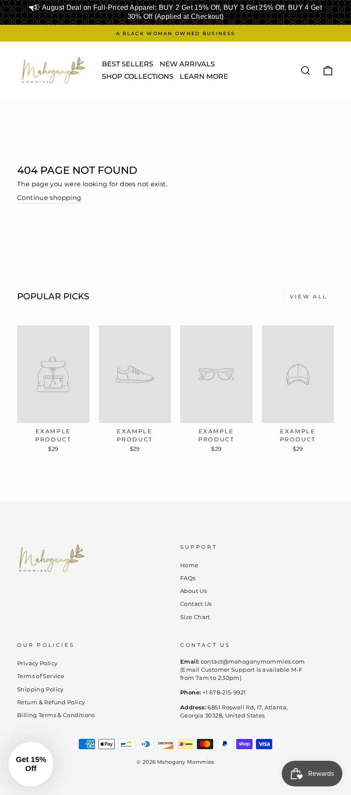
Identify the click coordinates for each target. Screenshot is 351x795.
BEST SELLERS (127, 64)
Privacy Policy (37, 663)
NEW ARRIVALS (187, 64)
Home (189, 565)
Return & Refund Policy (51, 702)
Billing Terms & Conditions (56, 715)
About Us (193, 591)
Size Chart (195, 617)
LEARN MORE (204, 76)
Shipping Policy (40, 689)
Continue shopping (49, 198)
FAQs (188, 578)
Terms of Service (40, 676)
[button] (31, 764)
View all (308, 296)
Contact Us (196, 604)
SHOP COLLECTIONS (137, 76)
